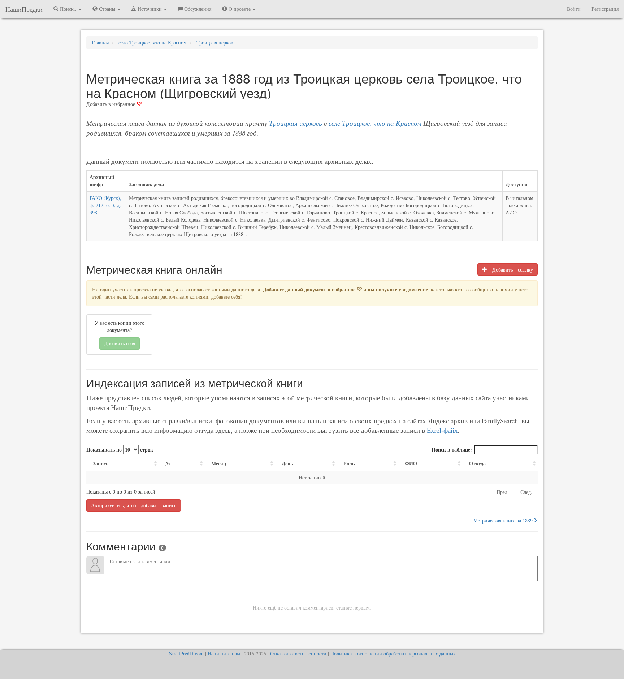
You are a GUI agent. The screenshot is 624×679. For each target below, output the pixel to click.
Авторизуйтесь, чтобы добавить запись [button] (133, 505)
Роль (349, 463)
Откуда (477, 463)
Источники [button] (149, 8)
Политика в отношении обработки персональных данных (393, 653)
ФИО (411, 463)
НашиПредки (24, 9)
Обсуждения (197, 8)
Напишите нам (224, 653)
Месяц (218, 463)
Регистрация (605, 8)
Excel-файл (442, 430)
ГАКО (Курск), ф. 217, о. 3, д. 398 (105, 205)
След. (526, 491)
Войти (574, 8)
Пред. (503, 491)
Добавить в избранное (111, 104)
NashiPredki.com (186, 653)
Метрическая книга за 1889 (503, 520)
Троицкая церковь (295, 123)
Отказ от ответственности (298, 653)
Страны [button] (107, 8)
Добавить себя (119, 343)
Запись (100, 463)
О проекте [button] (239, 8)
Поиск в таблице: (452, 449)
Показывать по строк (119, 449)
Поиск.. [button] (68, 8)
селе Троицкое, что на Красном (375, 123)
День (287, 463)
